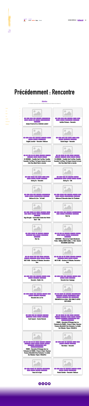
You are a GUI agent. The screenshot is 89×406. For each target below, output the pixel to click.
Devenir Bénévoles (72, 20)
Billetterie (80, 20)
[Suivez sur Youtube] (46, 383)
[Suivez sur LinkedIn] (43, 383)
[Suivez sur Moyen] (49, 383)
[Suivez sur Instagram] (39, 383)
